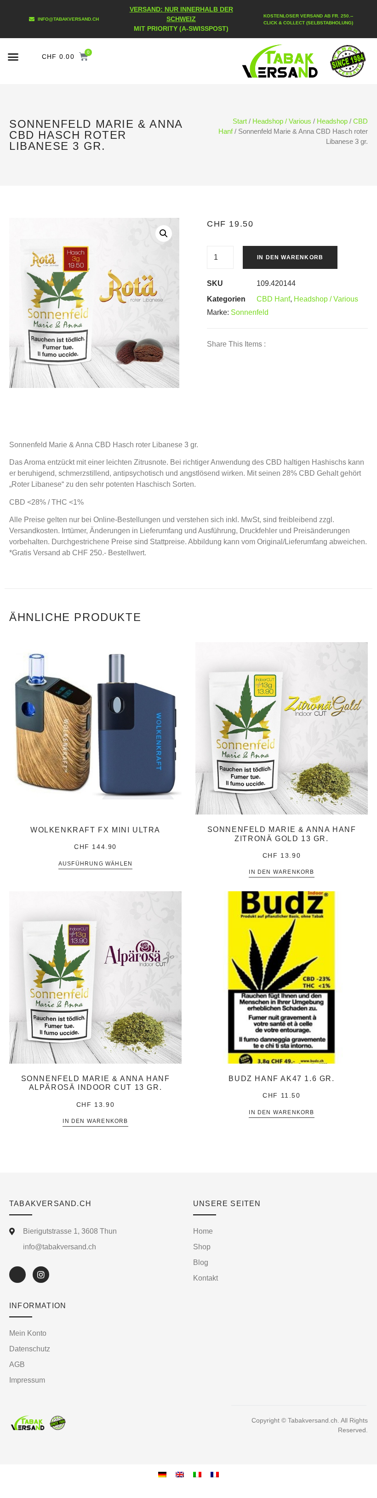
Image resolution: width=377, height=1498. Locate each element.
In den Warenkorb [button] (281, 872)
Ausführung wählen (95, 864)
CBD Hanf (273, 299)
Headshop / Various (281, 121)
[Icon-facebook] (17, 1274)
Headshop (332, 121)
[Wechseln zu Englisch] (179, 1474)
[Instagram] (41, 1274)
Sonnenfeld (249, 312)
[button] (13, 56)
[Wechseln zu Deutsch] (162, 1474)
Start (240, 121)
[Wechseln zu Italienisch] (197, 1474)
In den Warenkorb (290, 257)
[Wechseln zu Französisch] (214, 1474)
